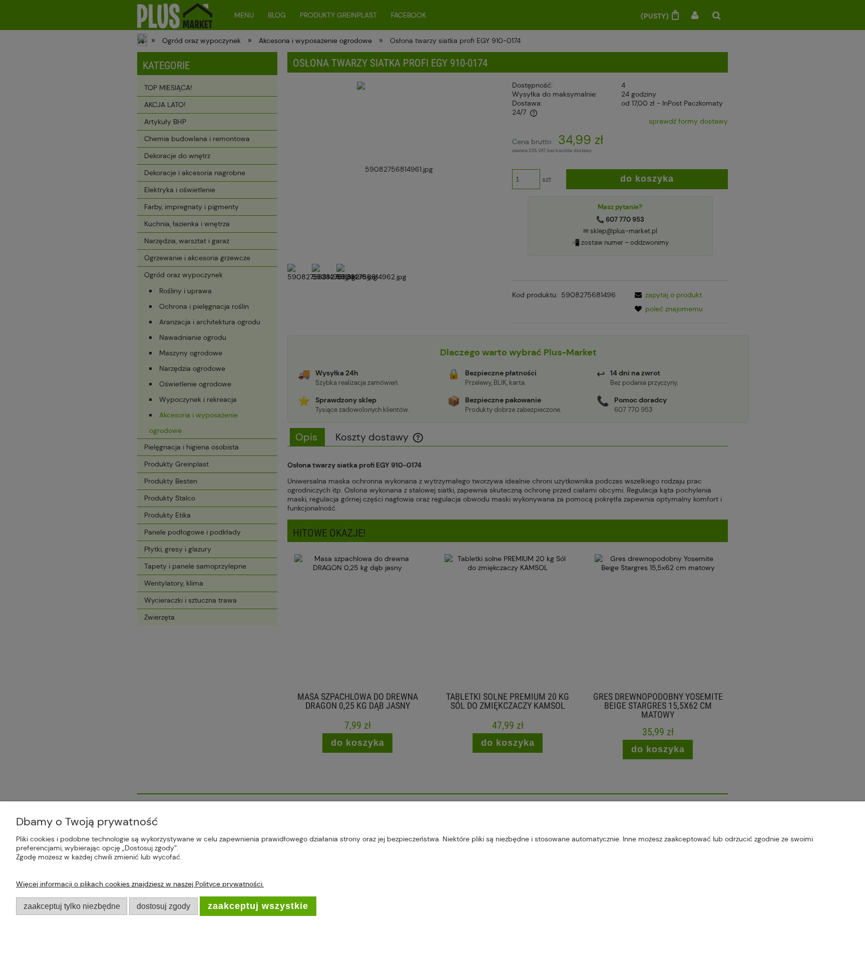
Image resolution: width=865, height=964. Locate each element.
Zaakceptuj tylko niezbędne (72, 905)
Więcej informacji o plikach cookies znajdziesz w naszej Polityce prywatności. (140, 883)
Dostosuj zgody (163, 905)
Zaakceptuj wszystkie (258, 906)
